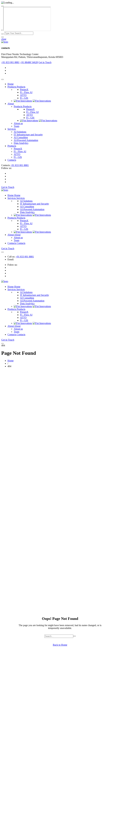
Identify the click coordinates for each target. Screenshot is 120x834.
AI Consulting (21, 137)
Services (12, 129)
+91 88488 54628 (29, 62)
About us (18, 123)
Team (16, 126)
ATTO (23, 95)
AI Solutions (20, 131)
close (3, 39)
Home (11, 84)
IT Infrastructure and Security (28, 134)
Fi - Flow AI (26, 92)
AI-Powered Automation (26, 140)
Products (12, 146)
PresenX (24, 89)
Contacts (12, 160)
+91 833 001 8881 (10, 62)
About (11, 103)
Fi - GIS (24, 98)
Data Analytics (21, 143)
